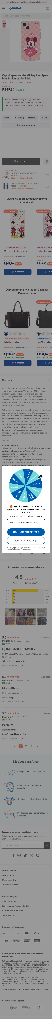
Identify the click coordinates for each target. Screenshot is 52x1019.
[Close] (46, 469)
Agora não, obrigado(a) (26, 540)
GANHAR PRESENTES (26, 532)
